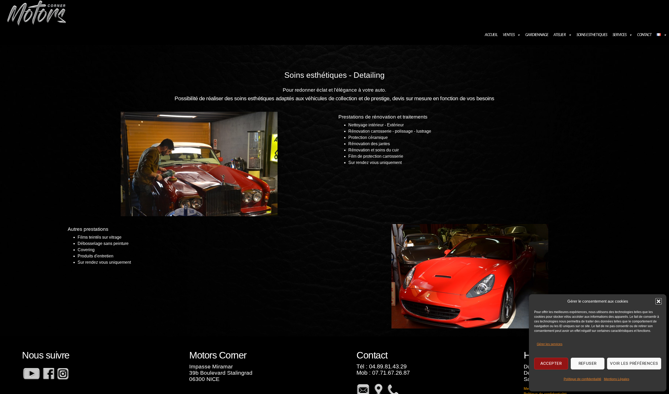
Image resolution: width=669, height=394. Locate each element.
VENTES (509, 35)
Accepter (551, 363)
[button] (658, 301)
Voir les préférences (634, 363)
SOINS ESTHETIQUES (591, 35)
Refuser (588, 363)
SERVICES (620, 35)
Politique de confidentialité (582, 379)
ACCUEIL (491, 35)
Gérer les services (549, 344)
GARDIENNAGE (536, 35)
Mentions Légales (616, 379)
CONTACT (644, 35)
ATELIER (559, 35)
